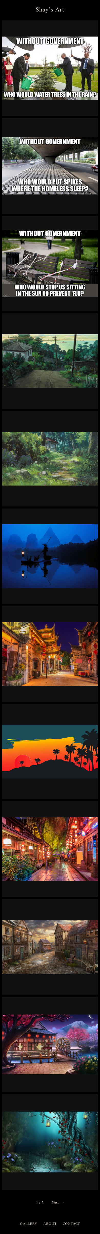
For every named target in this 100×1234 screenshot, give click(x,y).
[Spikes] (50, 166)
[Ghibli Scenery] (50, 458)
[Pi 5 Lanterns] (50, 556)
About (49, 1223)
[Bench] (50, 263)
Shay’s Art (50, 9)
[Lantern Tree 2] (50, 1142)
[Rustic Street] (50, 947)
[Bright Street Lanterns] (50, 849)
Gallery (28, 1223)
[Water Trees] (50, 68)
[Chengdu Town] (50, 654)
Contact (71, 1223)
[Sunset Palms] (50, 751)
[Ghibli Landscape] (50, 361)
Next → (58, 1202)
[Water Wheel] (50, 1044)
